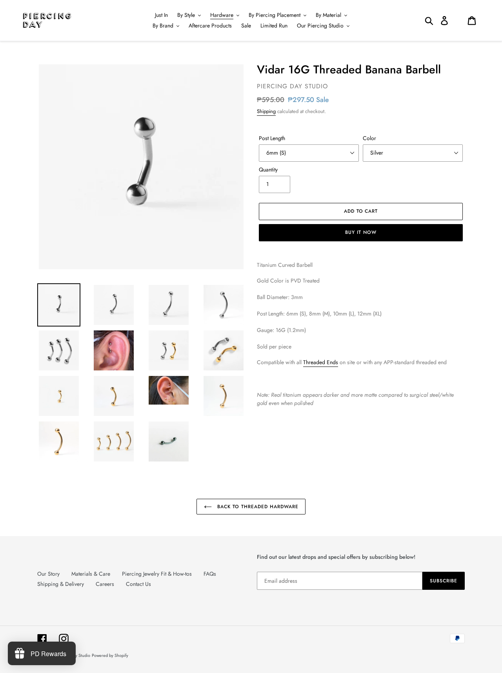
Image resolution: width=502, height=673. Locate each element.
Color (369, 138)
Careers (105, 584)
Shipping (266, 111)
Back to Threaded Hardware (257, 506)
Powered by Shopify (110, 655)
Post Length (272, 138)
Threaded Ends (320, 362)
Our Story (48, 574)
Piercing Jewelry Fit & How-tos (157, 574)
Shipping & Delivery (60, 584)
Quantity (268, 169)
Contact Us (138, 584)
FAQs (210, 574)
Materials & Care (90, 574)
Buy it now (360, 232)
